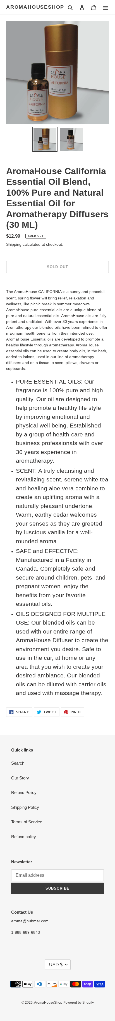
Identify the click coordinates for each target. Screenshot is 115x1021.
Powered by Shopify (78, 1003)
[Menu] (105, 7)
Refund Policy (24, 792)
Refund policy (23, 836)
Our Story (20, 778)
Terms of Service (26, 821)
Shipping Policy (25, 807)
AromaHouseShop (35, 7)
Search (17, 763)
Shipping (13, 244)
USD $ (56, 964)
